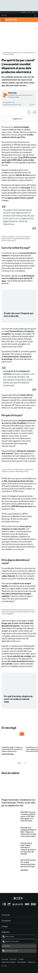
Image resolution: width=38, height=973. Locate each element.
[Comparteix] (34, 112)
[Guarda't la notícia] (29, 112)
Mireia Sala (12, 93)
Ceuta (28, 12)
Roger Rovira (24, 870)
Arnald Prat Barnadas (8, 754)
